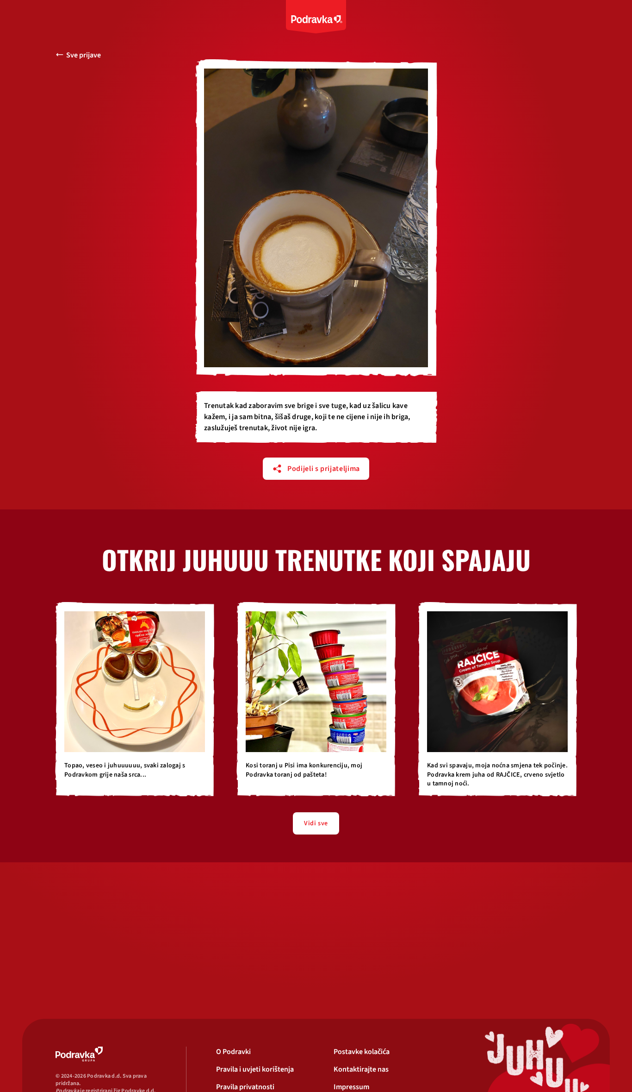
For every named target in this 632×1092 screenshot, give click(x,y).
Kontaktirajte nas (361, 1069)
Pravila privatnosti (245, 1087)
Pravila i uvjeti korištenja (255, 1069)
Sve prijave (83, 55)
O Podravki (233, 1052)
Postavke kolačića (362, 1052)
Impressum (351, 1087)
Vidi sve (316, 823)
